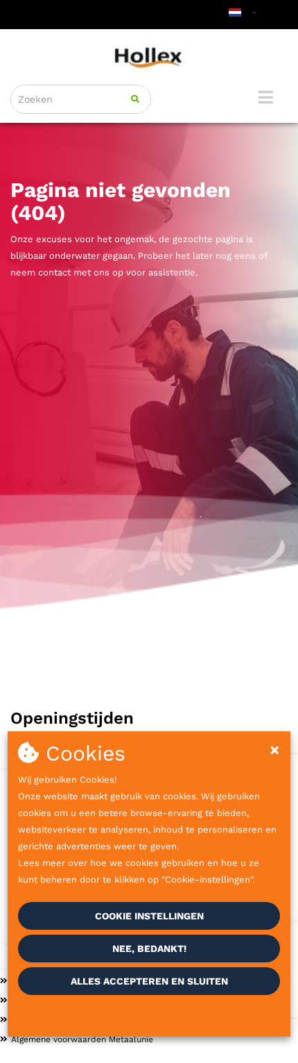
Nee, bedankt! (149, 948)
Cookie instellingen (149, 915)
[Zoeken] (135, 99)
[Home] (149, 57)
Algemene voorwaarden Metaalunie (82, 1039)
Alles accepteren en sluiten (149, 981)
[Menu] (265, 97)
